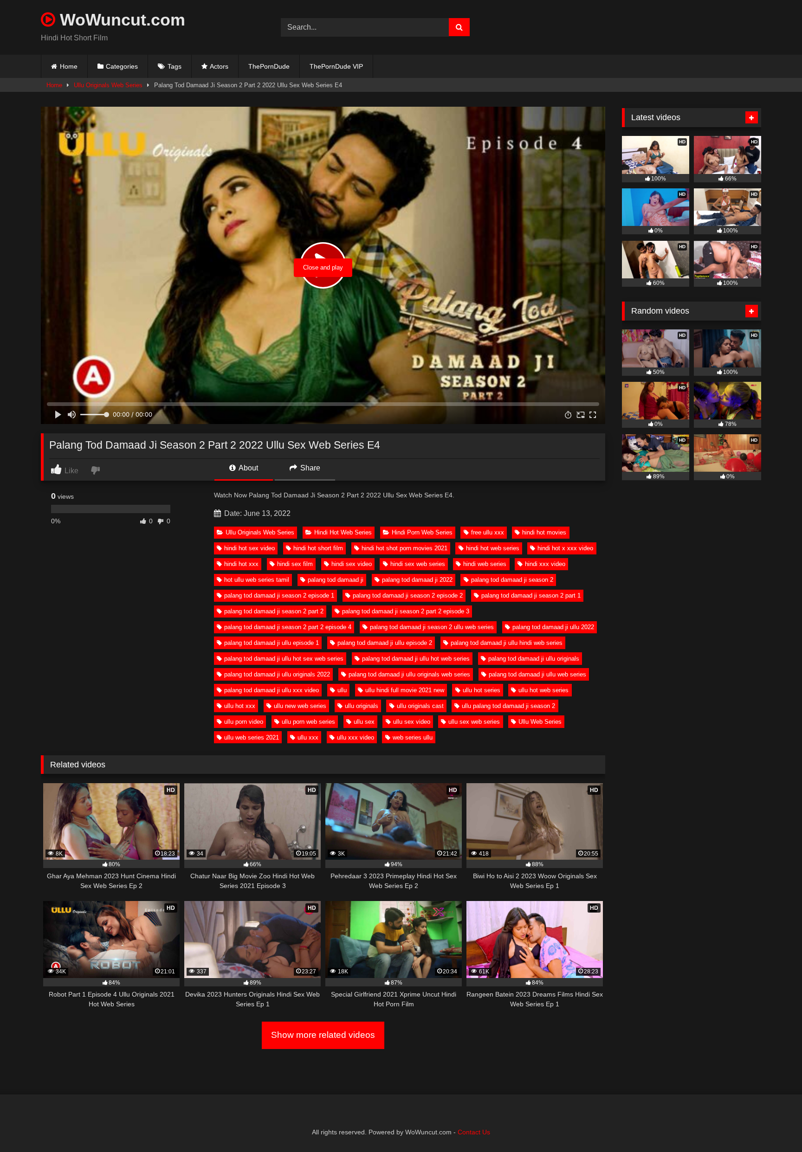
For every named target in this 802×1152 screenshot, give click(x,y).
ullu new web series (300, 705)
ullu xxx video (355, 737)
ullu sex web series (474, 721)
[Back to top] (773, 1124)
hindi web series (484, 563)
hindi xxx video (545, 563)
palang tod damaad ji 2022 (417, 579)
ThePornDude (269, 66)
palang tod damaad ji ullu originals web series (409, 674)
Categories (122, 66)
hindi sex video (351, 563)
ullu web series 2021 (251, 737)
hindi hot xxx (241, 563)
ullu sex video (411, 721)
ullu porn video (243, 721)
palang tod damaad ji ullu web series (537, 674)
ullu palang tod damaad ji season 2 (508, 705)
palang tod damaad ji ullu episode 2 (384, 642)
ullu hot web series (543, 690)
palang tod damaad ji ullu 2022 (553, 627)
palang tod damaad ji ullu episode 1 (271, 642)
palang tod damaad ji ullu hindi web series (507, 642)
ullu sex (364, 721)
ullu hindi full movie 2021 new (404, 690)
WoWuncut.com (120, 19)
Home (69, 66)
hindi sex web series (417, 563)
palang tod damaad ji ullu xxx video (271, 690)
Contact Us (474, 1132)
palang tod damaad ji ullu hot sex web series (283, 658)
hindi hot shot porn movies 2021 (404, 548)
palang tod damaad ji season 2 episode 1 (279, 595)
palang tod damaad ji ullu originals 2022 (277, 674)
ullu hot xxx (239, 705)
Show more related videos (323, 1035)
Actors (219, 66)
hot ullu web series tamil (256, 579)
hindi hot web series (492, 548)
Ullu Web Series (540, 721)
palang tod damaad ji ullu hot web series (416, 658)
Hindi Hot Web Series (343, 532)
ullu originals (361, 705)
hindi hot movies (544, 532)
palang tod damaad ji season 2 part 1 (531, 595)
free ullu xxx (487, 532)
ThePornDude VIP (336, 66)
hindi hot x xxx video (565, 548)
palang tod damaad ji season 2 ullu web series (432, 627)
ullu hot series (481, 690)
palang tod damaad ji (335, 579)
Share (309, 468)
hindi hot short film (318, 548)
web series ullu (413, 737)
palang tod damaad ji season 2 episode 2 (408, 595)
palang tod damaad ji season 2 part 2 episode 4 (287, 627)
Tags (174, 66)
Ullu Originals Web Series (108, 85)
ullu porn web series (308, 721)
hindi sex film (295, 563)
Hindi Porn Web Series (422, 532)
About (247, 468)
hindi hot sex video (249, 548)
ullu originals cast (420, 705)
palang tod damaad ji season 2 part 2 (273, 611)
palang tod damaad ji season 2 (512, 579)
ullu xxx (308, 737)
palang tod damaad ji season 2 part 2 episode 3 (405, 611)
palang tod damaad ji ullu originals (533, 658)
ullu (342, 690)
